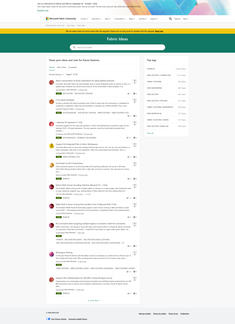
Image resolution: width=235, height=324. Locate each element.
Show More (94, 300)
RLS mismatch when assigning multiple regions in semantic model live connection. (91, 223)
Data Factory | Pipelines (157, 101)
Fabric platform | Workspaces (160, 107)
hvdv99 (58, 109)
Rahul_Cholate (61, 175)
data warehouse (154, 113)
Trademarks (184, 313)
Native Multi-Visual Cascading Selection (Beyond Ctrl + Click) (81, 185)
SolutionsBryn (61, 89)
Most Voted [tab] (61, 67)
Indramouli (60, 289)
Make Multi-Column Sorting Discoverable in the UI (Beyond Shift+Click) (86, 204)
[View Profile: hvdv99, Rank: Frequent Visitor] (51, 101)
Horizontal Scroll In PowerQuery (69, 163)
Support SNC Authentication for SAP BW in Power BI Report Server (84, 278)
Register (177, 19)
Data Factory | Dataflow (157, 126)
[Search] (170, 18)
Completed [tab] (72, 67)
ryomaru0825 (61, 153)
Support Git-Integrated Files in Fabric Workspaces (77, 144)
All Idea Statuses (55, 75)
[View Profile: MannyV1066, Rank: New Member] (51, 254)
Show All (150, 133)
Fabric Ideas (71, 25)
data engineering (154, 88)
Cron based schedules (65, 100)
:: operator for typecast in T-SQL (69, 122)
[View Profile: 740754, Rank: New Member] (51, 186)
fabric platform (154, 81)
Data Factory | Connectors (159, 75)
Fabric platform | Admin (157, 120)
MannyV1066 (61, 261)
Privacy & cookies (159, 313)
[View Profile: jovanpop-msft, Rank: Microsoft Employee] (51, 124)
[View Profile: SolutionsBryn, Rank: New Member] (51, 82)
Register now (42, 10)
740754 (59, 194)
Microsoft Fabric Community (55, 25)
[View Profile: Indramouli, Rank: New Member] (51, 279)
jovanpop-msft (61, 134)
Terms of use (173, 313)
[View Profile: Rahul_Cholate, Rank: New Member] (51, 165)
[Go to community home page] (61, 18)
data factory (153, 94)
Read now (159, 31)
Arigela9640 (60, 232)
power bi (151, 69)
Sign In (185, 19)
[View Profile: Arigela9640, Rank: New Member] (51, 225)
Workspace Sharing (64, 252)
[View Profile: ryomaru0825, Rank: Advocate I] (51, 145)
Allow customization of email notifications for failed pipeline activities (85, 80)
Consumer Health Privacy (77, 319)
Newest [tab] (52, 67)
